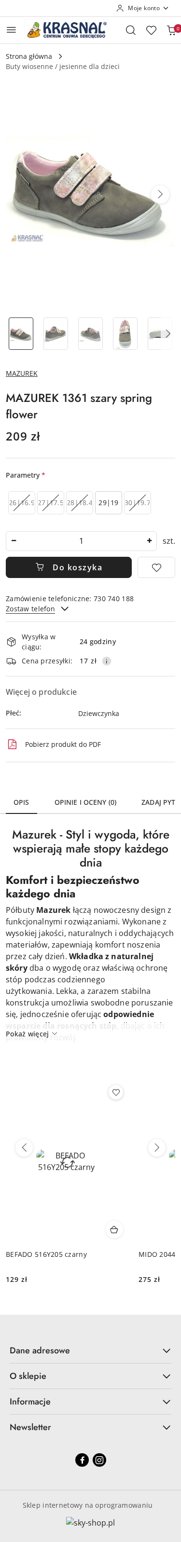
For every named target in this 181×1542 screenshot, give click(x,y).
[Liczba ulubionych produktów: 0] (151, 30)
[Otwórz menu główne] (11, 29)
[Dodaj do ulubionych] (156, 567)
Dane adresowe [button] (40, 1350)
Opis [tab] (21, 802)
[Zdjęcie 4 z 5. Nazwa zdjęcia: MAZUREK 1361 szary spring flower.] (125, 333)
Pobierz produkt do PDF (63, 744)
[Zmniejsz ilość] (13, 541)
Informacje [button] (30, 1401)
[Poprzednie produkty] (24, 1148)
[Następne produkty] (157, 1148)
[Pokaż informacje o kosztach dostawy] (106, 661)
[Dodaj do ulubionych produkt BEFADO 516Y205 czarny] (116, 1092)
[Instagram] (99, 1460)
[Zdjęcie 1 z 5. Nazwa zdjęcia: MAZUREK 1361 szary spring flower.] (21, 333)
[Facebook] (82, 1460)
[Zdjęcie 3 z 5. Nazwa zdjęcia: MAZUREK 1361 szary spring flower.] (90, 333)
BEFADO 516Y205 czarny (46, 1254)
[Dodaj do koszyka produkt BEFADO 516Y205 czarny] (114, 1229)
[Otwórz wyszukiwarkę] (130, 30)
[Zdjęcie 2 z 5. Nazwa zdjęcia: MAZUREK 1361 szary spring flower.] (56, 333)
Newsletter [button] (30, 1427)
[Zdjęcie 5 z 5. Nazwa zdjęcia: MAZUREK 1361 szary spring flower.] (159, 333)
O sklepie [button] (28, 1376)
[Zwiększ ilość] (149, 541)
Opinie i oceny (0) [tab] (86, 802)
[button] (160, 194)
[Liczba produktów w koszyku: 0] (171, 30)
